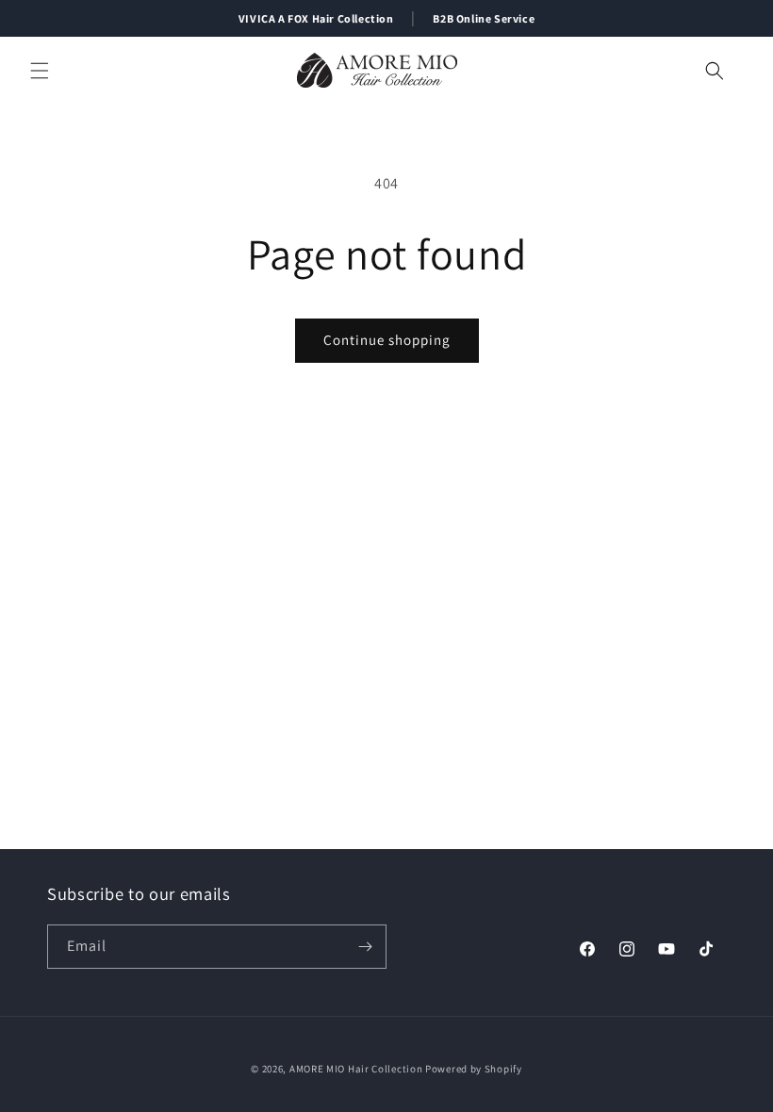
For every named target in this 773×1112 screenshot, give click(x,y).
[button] (39, 70)
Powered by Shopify (473, 1068)
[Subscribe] (365, 946)
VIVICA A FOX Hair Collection (316, 18)
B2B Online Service (484, 18)
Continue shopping (387, 340)
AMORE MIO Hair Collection (356, 1068)
